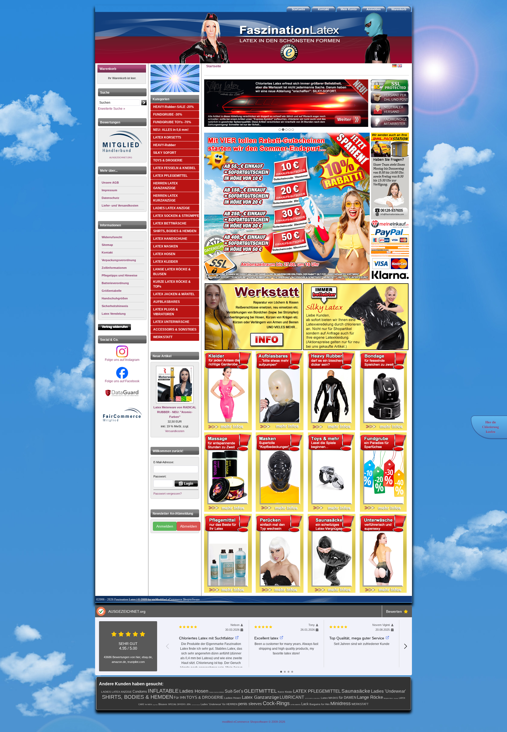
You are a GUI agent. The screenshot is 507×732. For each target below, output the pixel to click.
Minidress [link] (340, 703)
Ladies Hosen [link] (193, 691)
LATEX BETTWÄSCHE (169, 223)
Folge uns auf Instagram (122, 360)
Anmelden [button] (374, 9)
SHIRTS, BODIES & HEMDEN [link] (137, 697)
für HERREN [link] (229, 704)
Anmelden (164, 526)
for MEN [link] (148, 704)
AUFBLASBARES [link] (295, 704)
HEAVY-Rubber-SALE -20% (173, 107)
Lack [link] (305, 704)
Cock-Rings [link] (276, 703)
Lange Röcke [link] (370, 697)
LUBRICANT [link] (292, 697)
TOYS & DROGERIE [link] (204, 697)
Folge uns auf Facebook (122, 381)
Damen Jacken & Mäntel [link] (216, 692)
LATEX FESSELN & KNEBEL (174, 168)
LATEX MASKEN (165, 246)
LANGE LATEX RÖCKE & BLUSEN (172, 271)
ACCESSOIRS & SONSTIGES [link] (312, 698)
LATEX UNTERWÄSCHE (171, 322)
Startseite (213, 66)
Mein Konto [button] (349, 9)
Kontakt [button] (323, 9)
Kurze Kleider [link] (285, 692)
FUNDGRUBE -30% (167, 114)
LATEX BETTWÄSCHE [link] (195, 704)
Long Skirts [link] (155, 704)
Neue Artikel (162, 356)
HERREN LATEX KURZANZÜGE (165, 198)
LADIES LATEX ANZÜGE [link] (116, 691)
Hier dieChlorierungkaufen (490, 427)
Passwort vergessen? (167, 493)
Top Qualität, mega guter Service (356, 638)
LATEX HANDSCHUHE (170, 239)
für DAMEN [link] (347, 698)
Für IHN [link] (180, 698)
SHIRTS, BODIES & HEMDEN (174, 231)
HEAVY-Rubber (164, 145)
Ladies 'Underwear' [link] (211, 704)
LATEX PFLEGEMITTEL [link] (317, 691)
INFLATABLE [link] (163, 691)
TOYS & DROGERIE (167, 160)
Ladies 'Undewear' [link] (388, 691)
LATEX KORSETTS (167, 137)
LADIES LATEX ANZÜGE (171, 208)
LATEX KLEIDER (165, 262)
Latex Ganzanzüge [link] (260, 697)
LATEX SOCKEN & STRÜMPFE (176, 216)
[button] (399, 9)
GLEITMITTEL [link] (260, 691)
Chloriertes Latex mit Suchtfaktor (206, 638)
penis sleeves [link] (250, 703)
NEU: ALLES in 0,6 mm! (171, 130)
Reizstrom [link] (396, 698)
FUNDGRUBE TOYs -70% (172, 122)
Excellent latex (266, 638)
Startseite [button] (298, 9)
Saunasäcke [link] (355, 691)
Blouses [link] (162, 704)
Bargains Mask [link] (388, 698)
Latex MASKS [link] (329, 697)
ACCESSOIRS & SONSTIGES (174, 329)
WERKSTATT (162, 337)
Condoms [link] (140, 691)
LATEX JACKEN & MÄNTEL (174, 294)
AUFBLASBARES (166, 302)
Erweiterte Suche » (111, 109)
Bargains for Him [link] (319, 704)
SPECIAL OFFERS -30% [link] (179, 704)
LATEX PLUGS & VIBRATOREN (165, 312)
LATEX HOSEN (164, 254)
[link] (123, 237)
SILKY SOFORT (164, 153)
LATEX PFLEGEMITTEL (170, 176)
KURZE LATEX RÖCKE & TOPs (172, 284)
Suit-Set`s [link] (234, 691)
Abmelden (188, 526)
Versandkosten (174, 431)
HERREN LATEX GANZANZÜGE (165, 185)
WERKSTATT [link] (360, 704)
